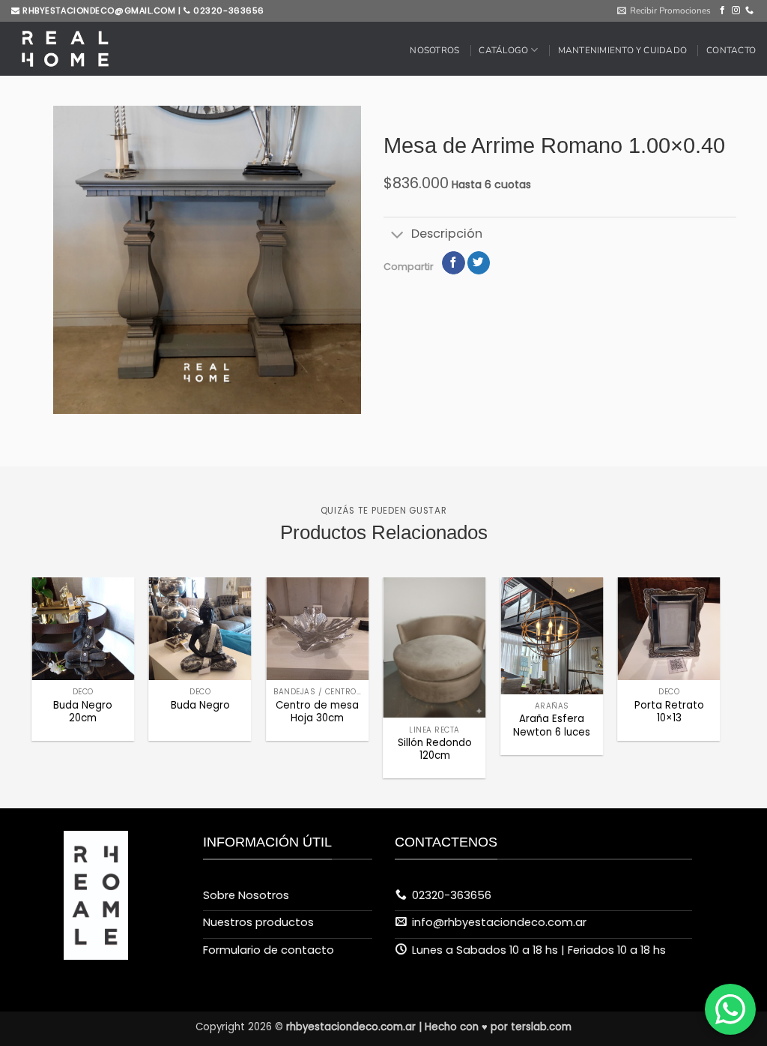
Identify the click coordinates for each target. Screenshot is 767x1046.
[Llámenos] (749, 10)
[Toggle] (397, 235)
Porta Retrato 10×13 (669, 711)
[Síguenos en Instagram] (736, 10)
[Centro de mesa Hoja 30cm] (317, 628)
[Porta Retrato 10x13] (669, 628)
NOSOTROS (434, 50)
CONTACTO (731, 50)
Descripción (446, 233)
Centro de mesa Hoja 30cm (317, 711)
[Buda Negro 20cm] (82, 628)
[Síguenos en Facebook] (722, 10)
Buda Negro (200, 705)
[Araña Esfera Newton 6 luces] (551, 635)
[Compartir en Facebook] (453, 262)
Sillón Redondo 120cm (435, 749)
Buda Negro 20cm (82, 711)
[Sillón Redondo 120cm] (435, 647)
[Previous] (57, 649)
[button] (664, 11)
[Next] (694, 649)
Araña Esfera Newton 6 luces (551, 725)
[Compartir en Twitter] (478, 262)
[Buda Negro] (200, 628)
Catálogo (503, 50)
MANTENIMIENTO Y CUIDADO (622, 50)
